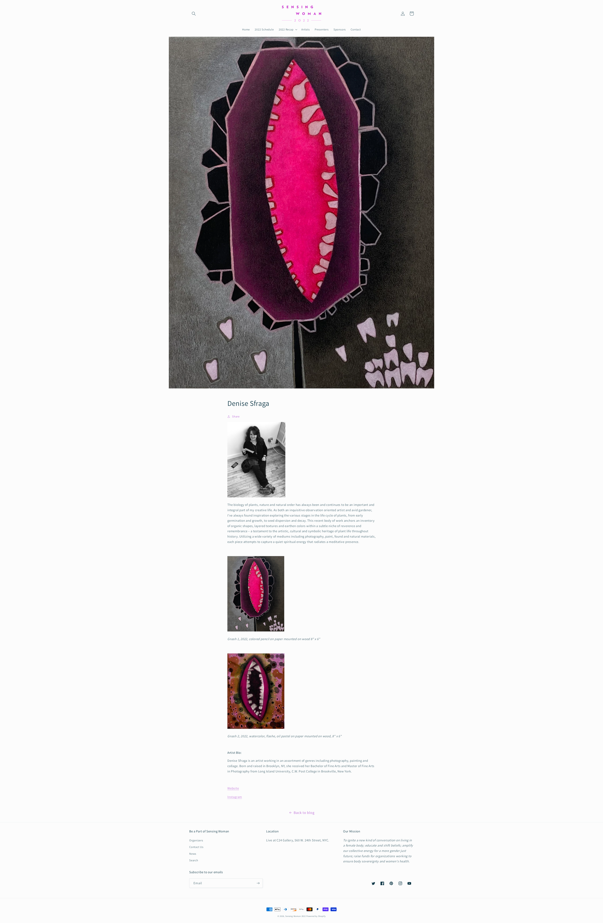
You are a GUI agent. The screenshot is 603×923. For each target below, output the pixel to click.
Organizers (196, 840)
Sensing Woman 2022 (295, 916)
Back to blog (304, 812)
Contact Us (196, 847)
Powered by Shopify (316, 916)
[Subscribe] (258, 883)
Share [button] (236, 416)
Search (193, 860)
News (192, 853)
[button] (193, 13)
